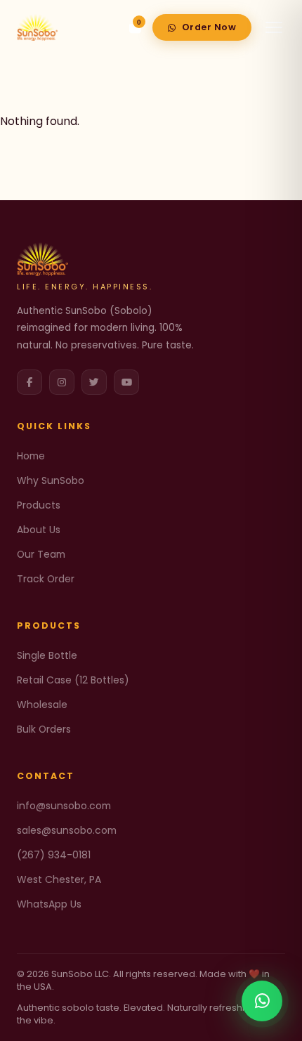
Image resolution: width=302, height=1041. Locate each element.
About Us (38, 530)
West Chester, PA (59, 879)
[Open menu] (274, 27)
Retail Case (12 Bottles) (73, 680)
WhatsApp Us (49, 904)
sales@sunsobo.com (67, 830)
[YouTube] (126, 382)
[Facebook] (29, 382)
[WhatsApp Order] (262, 1001)
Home (31, 456)
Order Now (209, 27)
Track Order (45, 579)
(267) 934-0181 (54, 855)
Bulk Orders (44, 729)
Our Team (41, 554)
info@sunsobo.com (64, 806)
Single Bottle (47, 655)
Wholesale (42, 705)
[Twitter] (94, 382)
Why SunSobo (50, 480)
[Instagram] (61, 382)
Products (38, 505)
